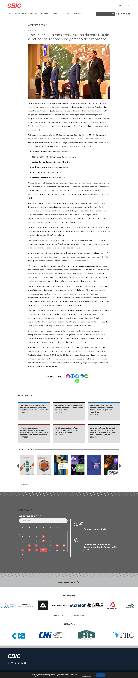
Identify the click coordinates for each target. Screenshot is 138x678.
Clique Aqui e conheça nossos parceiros (69, 616)
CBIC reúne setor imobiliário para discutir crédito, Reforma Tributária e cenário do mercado (34, 407)
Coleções (67, 14)
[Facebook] (72, 376)
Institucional (20, 14)
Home (11, 14)
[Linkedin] (82, 376)
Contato (77, 14)
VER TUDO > (23, 484)
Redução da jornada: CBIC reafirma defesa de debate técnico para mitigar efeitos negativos (102, 408)
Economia (55, 14)
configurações (86, 676)
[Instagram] (68, 376)
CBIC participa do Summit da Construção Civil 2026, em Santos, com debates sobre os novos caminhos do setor (103, 431)
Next (120, 465)
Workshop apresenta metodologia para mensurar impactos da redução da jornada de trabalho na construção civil (34, 431)
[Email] (86, 376)
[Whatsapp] (77, 381)
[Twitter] (77, 376)
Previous (18, 465)
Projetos (33, 14)
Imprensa (44, 14)
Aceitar (100, 675)
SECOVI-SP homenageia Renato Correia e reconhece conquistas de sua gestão (69, 407)
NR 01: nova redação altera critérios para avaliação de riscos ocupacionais (66, 430)
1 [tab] (68, 479)
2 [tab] (70, 479)
